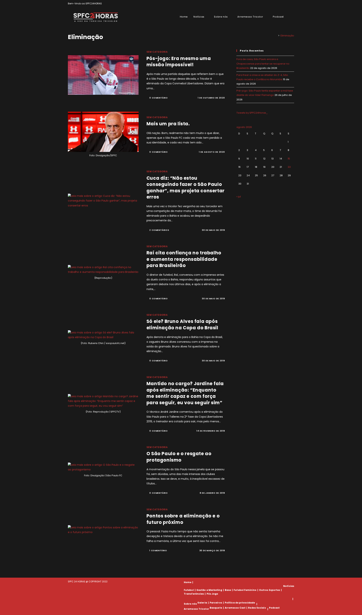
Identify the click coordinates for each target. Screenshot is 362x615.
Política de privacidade (240, 602)
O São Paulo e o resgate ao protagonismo (179, 456)
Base (228, 590)
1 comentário (158, 550)
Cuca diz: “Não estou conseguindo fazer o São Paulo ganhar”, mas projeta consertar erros (185, 187)
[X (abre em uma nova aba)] (280, 3)
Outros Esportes (269, 590)
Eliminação (287, 35)
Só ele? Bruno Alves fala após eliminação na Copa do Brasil (182, 324)
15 (289, 158)
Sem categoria (157, 51)
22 (289, 167)
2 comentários (159, 230)
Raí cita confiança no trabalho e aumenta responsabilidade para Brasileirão (183, 259)
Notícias (288, 586)
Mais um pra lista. (168, 124)
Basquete (216, 607)
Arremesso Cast (235, 607)
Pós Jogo (212, 593)
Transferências (194, 593)
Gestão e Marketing (209, 590)
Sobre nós (190, 604)
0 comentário (158, 97)
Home (187, 582)
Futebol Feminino (245, 590)
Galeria (202, 602)
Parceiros (216, 602)
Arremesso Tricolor (196, 609)
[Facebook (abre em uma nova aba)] (284, 3)
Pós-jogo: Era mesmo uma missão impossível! (178, 61)
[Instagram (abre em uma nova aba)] (289, 3)
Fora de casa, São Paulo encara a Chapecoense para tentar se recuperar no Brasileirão (262, 63)
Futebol (189, 590)
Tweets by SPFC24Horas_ (252, 113)
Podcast (274, 607)
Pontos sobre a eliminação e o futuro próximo (183, 519)
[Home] (276, 35)
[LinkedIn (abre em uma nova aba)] (292, 3)
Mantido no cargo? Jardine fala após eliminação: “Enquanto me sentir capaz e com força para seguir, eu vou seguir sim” (185, 393)
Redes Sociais (257, 607)
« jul (238, 196)
